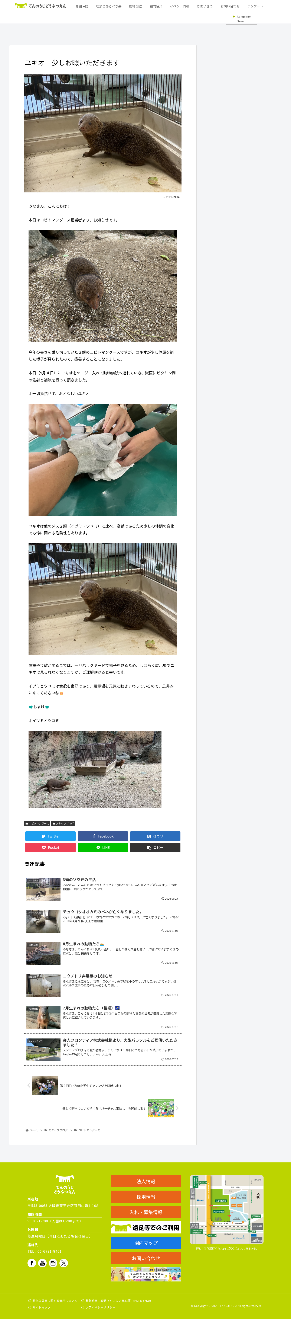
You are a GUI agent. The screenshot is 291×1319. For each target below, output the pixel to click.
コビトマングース (38, 823)
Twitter (63, 1263)
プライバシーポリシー (100, 1307)
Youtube (42, 1263)
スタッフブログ (64, 823)
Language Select (242, 19)
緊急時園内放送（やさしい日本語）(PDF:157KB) (118, 1301)
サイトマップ (41, 1307)
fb (31, 1263)
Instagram (53, 1263)
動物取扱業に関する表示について (55, 1301)
